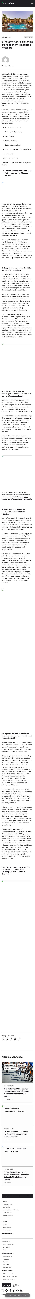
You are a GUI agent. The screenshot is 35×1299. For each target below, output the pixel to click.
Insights (5, 1224)
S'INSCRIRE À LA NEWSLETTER (15, 1196)
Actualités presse (7, 1256)
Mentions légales (7, 1270)
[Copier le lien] (19, 1039)
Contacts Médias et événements (11, 1210)
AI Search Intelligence (8, 1218)
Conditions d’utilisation (9, 1279)
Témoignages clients (8, 1244)
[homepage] (8, 3)
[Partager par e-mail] (15, 1039)
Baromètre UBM (7, 1230)
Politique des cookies (8, 1273)
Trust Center (6, 1264)
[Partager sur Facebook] (11, 1039)
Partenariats (6, 1259)
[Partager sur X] (7, 1039)
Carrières (5, 1261)
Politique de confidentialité (10, 1276)
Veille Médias (6, 1207)
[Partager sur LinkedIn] (3, 1039)
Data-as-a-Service (7, 1233)
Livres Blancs (6, 1247)
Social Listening (7, 1212)
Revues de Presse (7, 1227)
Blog (4, 1249)
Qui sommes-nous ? (7, 1253)
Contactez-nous (7, 1267)
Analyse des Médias (8, 1215)
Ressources (5, 1241)
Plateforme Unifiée (7, 1204)
